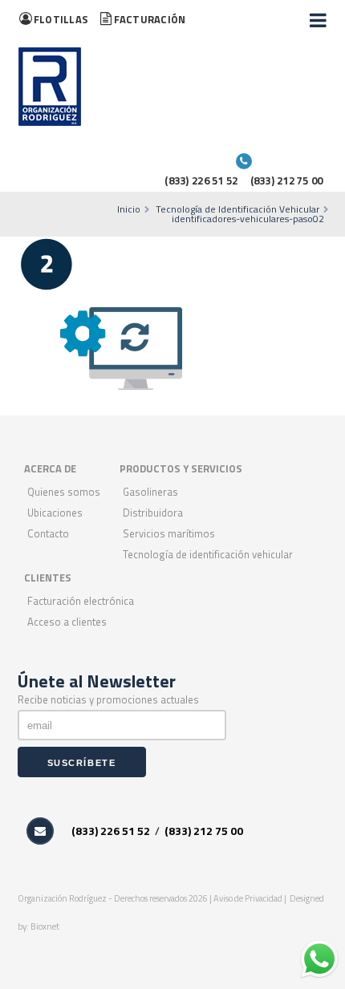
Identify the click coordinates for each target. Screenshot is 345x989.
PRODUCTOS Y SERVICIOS (181, 468)
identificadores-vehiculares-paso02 (248, 218)
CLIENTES (47, 577)
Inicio (128, 209)
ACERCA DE (50, 468)
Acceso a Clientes (67, 622)
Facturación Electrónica (80, 601)
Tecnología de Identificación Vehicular (237, 209)
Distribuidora (153, 513)
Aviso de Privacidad (248, 898)
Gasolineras (150, 492)
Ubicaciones (55, 513)
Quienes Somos (63, 492)
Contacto (48, 533)
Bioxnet (44, 926)
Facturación (149, 19)
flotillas (61, 19)
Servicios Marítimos (169, 533)
